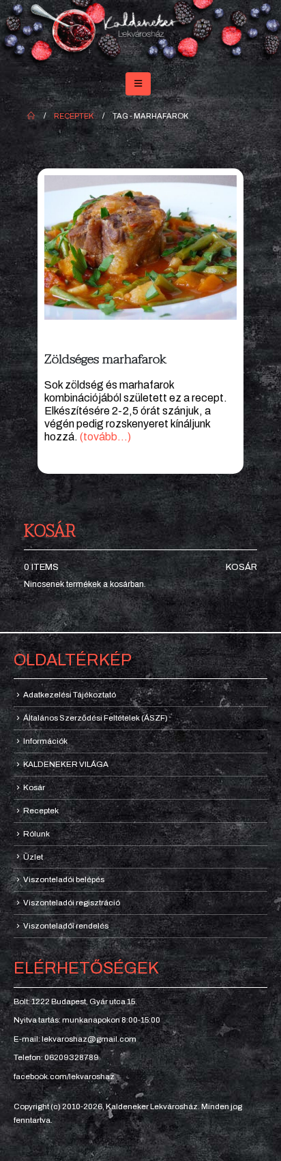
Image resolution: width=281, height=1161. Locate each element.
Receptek (41, 810)
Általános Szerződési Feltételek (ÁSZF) (95, 718)
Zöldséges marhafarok (105, 359)
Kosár (241, 567)
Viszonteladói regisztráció (71, 903)
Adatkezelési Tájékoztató (69, 695)
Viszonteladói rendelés (65, 926)
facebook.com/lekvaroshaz (64, 1076)
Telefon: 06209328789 (56, 1057)
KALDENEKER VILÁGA (65, 764)
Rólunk (36, 834)
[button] (138, 83)
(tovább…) (105, 436)
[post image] (140, 247)
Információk (45, 741)
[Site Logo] (140, 33)
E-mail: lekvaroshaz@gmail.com (75, 1039)
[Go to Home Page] (31, 116)
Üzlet (33, 857)
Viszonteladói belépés (63, 879)
